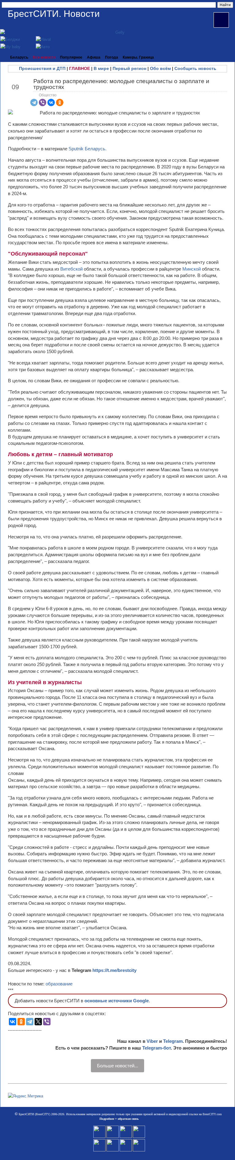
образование (59, 983)
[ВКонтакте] (51, 102)
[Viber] (42, 102)
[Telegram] (34, 102)
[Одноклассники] (59, 102)
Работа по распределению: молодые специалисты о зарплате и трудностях (121, 84)
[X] (38, 1021)
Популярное (71, 57)
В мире (101, 68)
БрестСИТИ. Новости (54, 14)
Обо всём (160, 68)
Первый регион (129, 68)
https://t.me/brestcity (114, 970)
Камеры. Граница (138, 57)
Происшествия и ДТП (42, 68)
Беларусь (19, 57)
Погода (111, 57)
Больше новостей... (117, 1065)
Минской (192, 269)
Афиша (93, 57)
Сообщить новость (195, 68)
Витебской (72, 269)
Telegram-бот (156, 1047)
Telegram (173, 1041)
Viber (152, 1041)
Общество (48, 95)
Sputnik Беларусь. (87, 148)
